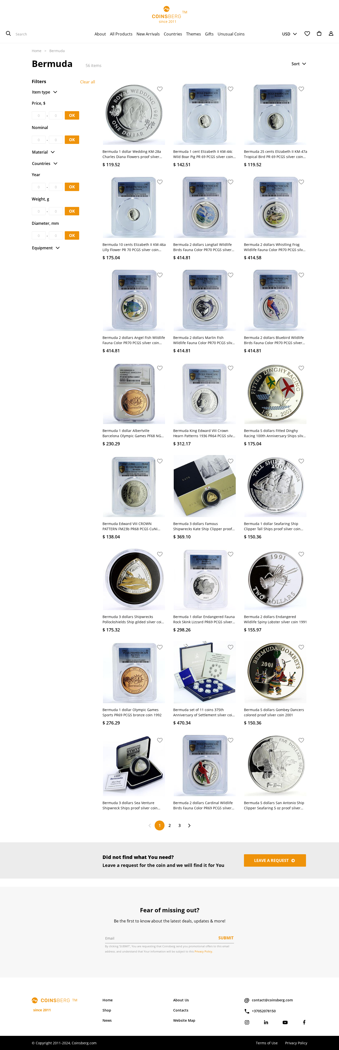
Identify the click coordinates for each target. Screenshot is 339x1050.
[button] (299, 63)
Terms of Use (267, 1043)
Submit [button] (226, 938)
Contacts (180, 1010)
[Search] (8, 34)
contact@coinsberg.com (272, 1000)
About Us (181, 1000)
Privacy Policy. (204, 951)
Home (36, 50)
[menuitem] (100, 34)
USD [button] (286, 34)
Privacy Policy (296, 1043)
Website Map (184, 1020)
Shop (106, 1010)
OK (72, 115)
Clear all (87, 82)
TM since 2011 (169, 17)
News (107, 1020)
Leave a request (272, 860)
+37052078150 (264, 1011)
